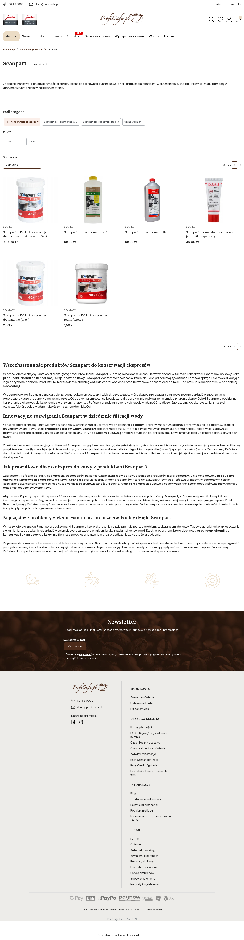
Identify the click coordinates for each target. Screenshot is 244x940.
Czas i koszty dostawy (145, 743)
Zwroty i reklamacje (143, 754)
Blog (133, 793)
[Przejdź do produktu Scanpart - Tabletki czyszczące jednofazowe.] (91, 283)
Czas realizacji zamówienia (147, 748)
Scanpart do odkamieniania (60, 121)
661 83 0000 (16, 4)
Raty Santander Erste (144, 760)
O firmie (135, 844)
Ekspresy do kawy (142, 861)
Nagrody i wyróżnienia (144, 884)
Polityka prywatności (144, 805)
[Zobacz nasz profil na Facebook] (73, 722)
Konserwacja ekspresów (33, 49)
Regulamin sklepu (141, 811)
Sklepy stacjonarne (142, 879)
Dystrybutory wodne (143, 867)
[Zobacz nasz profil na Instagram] (80, 722)
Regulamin (85, 654)
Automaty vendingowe (145, 850)
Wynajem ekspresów (144, 856)
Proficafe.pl (9, 49)
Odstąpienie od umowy (145, 799)
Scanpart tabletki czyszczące (101, 121)
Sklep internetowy (118, 935)
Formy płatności (141, 727)
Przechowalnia (139, 709)
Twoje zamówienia (142, 697)
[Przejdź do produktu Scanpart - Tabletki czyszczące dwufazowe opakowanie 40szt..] (30, 200)
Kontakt (135, 839)
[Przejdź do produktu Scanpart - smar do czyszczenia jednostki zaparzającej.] (213, 200)
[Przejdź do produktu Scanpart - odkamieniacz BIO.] (91, 200)
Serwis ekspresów (142, 873)
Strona (227, 165)
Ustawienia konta (141, 703)
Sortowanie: (10, 157)
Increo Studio (126, 919)
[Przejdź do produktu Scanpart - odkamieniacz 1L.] (152, 200)
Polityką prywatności (86, 658)
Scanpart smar (133, 121)
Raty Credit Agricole (143, 765)
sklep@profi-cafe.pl (46, 4)
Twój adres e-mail (74, 639)
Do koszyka (26, 249)
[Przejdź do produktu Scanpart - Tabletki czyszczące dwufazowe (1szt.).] (30, 283)
